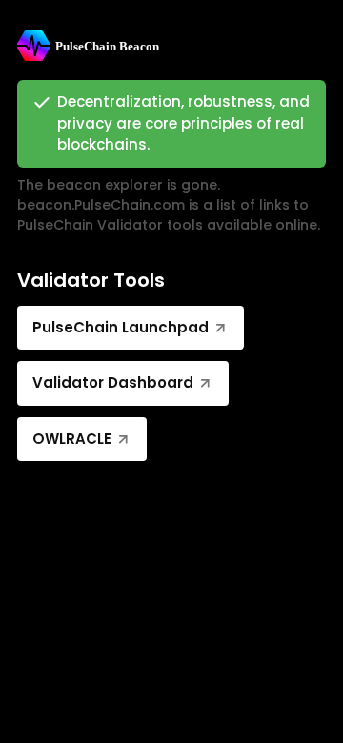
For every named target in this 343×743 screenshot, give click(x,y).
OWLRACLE (71, 439)
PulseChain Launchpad (120, 327)
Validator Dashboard (112, 382)
